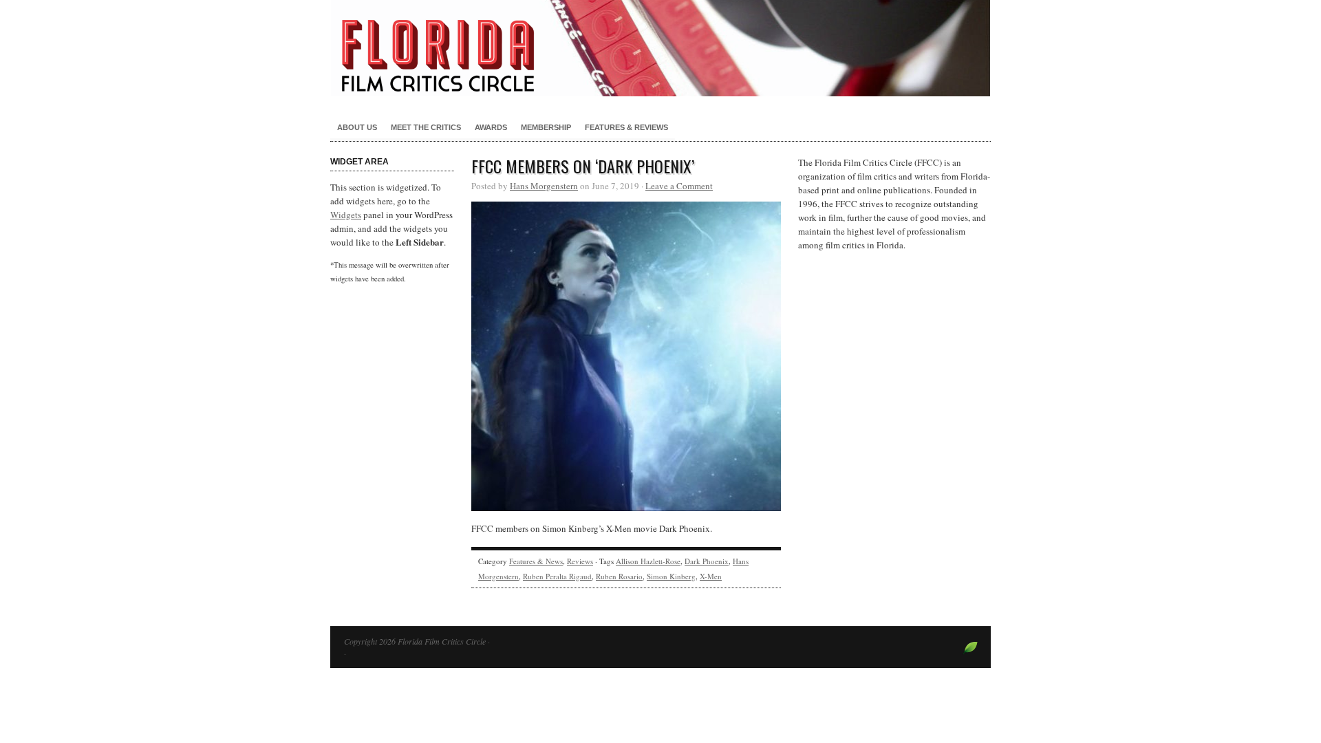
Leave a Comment (679, 186)
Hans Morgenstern (544, 186)
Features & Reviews (626, 127)
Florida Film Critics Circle (660, 48)
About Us (357, 127)
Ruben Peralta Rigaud (557, 576)
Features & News (536, 561)
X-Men (711, 576)
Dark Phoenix (707, 561)
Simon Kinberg (671, 576)
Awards (491, 127)
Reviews (580, 561)
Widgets (345, 214)
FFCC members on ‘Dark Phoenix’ (582, 165)
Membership (546, 127)
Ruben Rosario (619, 576)
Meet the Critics (426, 127)
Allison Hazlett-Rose (648, 561)
